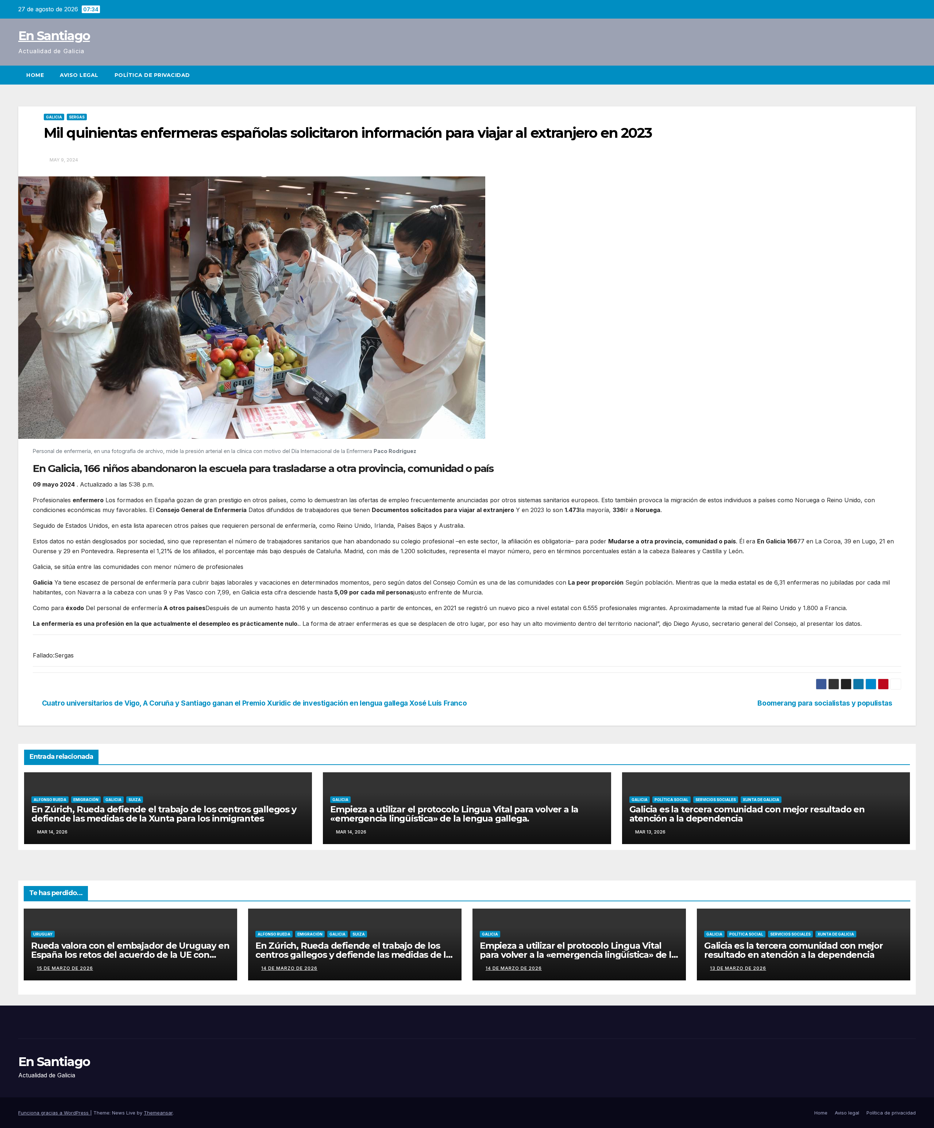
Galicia (54, 117)
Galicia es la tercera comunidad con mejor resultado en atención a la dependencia (747, 814)
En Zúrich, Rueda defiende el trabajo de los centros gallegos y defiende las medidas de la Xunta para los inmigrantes (163, 814)
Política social (671, 799)
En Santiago (54, 35)
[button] (910, 75)
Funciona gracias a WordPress (54, 1113)
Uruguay (43, 934)
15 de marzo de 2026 (65, 968)
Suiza (134, 799)
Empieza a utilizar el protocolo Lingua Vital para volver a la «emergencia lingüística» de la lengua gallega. (454, 814)
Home (35, 75)
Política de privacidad (152, 75)
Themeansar (158, 1113)
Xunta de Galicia (761, 799)
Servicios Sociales (715, 799)
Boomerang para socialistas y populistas (824, 703)
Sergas (77, 117)
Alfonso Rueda (50, 799)
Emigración (86, 799)
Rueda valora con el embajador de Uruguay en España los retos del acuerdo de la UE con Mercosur (130, 954)
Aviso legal (79, 75)
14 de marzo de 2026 (289, 968)
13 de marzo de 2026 (738, 968)
